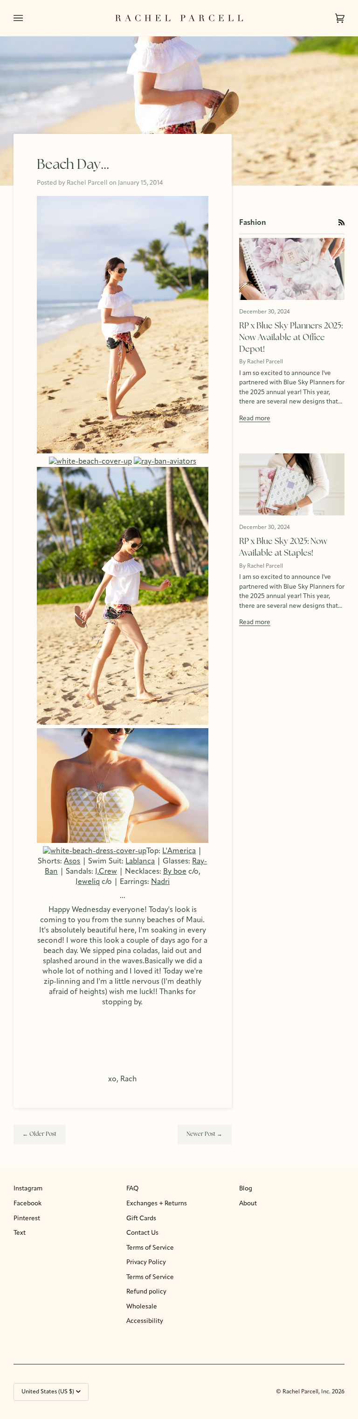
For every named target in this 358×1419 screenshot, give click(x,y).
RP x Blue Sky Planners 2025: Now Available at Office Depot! (291, 337)
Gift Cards (141, 1219)
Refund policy (146, 1292)
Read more (254, 419)
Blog (245, 1189)
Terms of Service (150, 1248)
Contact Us (142, 1233)
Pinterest (27, 1219)
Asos (72, 861)
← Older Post (39, 1134)
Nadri (160, 882)
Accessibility (144, 1321)
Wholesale (141, 1307)
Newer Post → (204, 1134)
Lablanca (140, 861)
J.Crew (106, 872)
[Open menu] (27, 18)
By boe (174, 872)
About (248, 1204)
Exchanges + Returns (156, 1204)
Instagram (28, 1189)
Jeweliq (88, 882)
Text (20, 1233)
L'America (179, 851)
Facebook (27, 1204)
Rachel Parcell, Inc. (307, 1392)
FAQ (132, 1189)
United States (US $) (47, 1392)
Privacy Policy (146, 1262)
